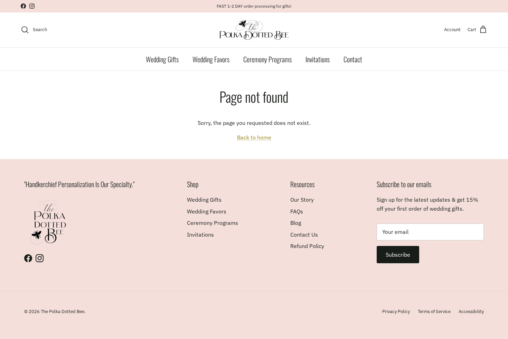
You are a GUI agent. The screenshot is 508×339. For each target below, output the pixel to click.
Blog (295, 222)
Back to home (254, 137)
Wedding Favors (210, 59)
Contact (353, 59)
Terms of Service (434, 311)
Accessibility (471, 311)
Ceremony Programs (267, 59)
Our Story (302, 199)
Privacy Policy (396, 311)
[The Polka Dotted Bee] (254, 29)
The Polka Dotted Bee (62, 311)
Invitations (317, 59)
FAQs (296, 211)
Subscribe (398, 254)
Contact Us (304, 234)
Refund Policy (307, 245)
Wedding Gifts (162, 59)
